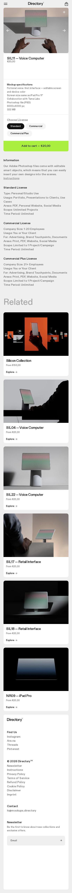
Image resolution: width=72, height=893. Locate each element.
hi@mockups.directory (21, 810)
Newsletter (14, 766)
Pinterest (13, 749)
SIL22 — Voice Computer (24, 494)
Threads (12, 745)
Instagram (13, 736)
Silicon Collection (18, 360)
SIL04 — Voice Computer (25, 427)
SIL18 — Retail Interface (23, 629)
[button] (5, 4)
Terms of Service (18, 778)
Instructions (11, 178)
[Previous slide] (7, 30)
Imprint (11, 794)
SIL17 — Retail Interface (23, 562)
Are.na (11, 741)
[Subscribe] (61, 840)
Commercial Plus (19, 133)
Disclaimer (14, 790)
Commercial (35, 126)
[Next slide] (64, 30)
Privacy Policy (16, 774)
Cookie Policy (16, 786)
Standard (15, 126)
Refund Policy (16, 782)
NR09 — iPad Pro (19, 696)
